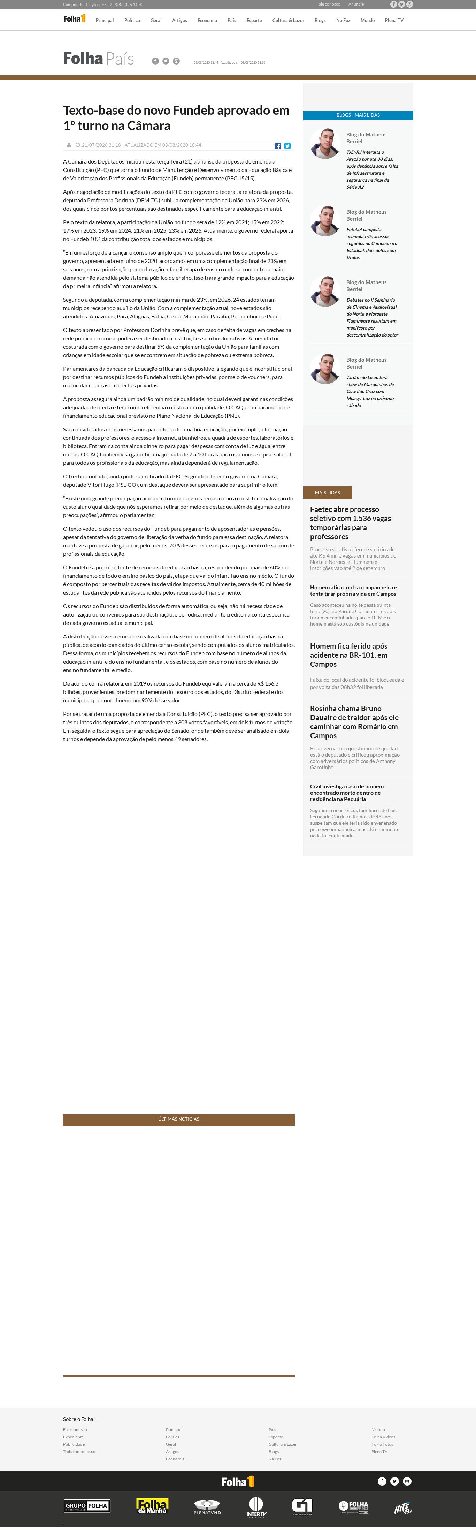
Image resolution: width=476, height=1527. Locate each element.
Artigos (179, 20)
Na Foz (343, 20)
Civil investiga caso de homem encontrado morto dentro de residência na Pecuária (347, 792)
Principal (105, 20)
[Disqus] (179, 841)
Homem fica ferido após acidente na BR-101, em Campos (348, 654)
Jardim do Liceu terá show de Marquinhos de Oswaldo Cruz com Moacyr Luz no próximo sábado (370, 391)
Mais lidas (327, 493)
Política (132, 20)
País (232, 20)
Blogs (320, 20)
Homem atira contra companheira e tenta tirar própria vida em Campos (353, 590)
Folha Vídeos (383, 1437)
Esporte (254, 20)
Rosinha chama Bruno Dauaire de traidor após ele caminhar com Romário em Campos (354, 722)
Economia (207, 20)
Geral (156, 20)
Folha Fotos (382, 1444)
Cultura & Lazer (288, 20)
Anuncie (356, 4)
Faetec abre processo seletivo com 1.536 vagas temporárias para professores (350, 523)
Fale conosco (328, 4)
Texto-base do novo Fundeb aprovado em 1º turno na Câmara (176, 117)
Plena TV (394, 20)
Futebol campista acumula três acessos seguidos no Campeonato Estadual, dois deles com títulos (371, 243)
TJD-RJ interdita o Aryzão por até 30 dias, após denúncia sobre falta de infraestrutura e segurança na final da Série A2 (372, 169)
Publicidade (74, 1444)
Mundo (368, 20)
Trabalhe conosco (79, 1452)
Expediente (73, 1437)
